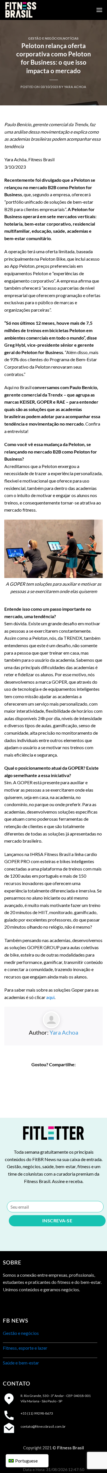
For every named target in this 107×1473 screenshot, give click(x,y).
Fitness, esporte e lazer (25, 1348)
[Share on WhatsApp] (33, 1075)
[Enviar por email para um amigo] (63, 1075)
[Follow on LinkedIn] (28, 1303)
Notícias (70, 38)
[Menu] (99, 10)
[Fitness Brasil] (32, 10)
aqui (50, 997)
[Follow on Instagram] (18, 1303)
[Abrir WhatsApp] (92, 1458)
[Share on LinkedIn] (74, 1075)
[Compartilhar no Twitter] (53, 1075)
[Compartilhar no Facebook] (43, 1075)
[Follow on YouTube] (39, 1303)
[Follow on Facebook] (8, 1303)
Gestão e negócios (45, 38)
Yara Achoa (75, 87)
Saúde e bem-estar (21, 1362)
